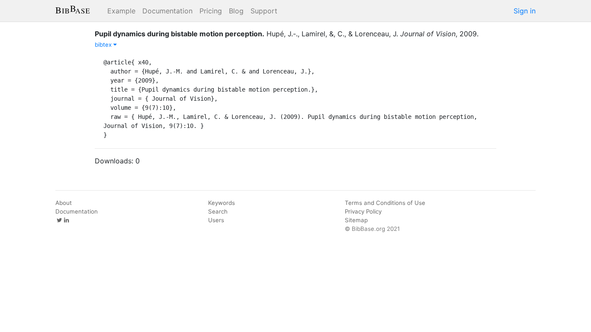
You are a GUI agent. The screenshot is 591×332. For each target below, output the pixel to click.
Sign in (525, 10)
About (63, 202)
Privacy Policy (363, 211)
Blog (236, 10)
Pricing (210, 10)
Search (218, 211)
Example (121, 10)
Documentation (167, 10)
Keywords (221, 202)
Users (216, 220)
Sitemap (356, 220)
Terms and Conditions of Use (385, 202)
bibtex (104, 44)
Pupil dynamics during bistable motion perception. (179, 33)
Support (264, 10)
